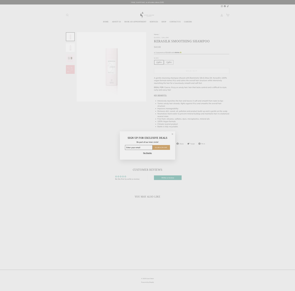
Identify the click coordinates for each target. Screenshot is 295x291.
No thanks (147, 153)
